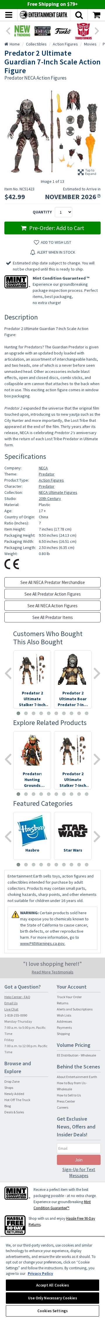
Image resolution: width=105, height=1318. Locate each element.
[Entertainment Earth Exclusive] (42, 31)
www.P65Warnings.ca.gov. (42, 943)
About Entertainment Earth (77, 1077)
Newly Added (14, 1093)
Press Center (66, 1101)
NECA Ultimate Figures (58, 492)
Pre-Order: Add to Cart (56, 227)
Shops (8, 1087)
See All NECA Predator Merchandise (52, 582)
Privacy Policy (40, 1273)
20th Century (50, 498)
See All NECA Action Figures (52, 605)
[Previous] (7, 30)
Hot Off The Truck (17, 1100)
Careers (62, 1107)
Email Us (11, 1003)
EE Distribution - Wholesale (76, 1055)
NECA (43, 468)
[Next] (97, 30)
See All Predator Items (52, 617)
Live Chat (11, 1009)
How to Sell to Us (69, 1095)
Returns (62, 1003)
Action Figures (51, 480)
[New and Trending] (22, 31)
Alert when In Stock (56, 252)
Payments (64, 1027)
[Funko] (63, 31)
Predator (47, 474)
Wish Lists (64, 1015)
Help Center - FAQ (17, 997)
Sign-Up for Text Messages (78, 1172)
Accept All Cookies (52, 1285)
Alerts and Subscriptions (74, 1009)
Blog (7, 1106)
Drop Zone (12, 1081)
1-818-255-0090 (15, 1015)
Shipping (63, 1033)
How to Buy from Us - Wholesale (72, 1086)
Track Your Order (69, 997)
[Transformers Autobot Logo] (83, 31)
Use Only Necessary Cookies (52, 1298)
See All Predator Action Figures (52, 594)
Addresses (64, 1021)
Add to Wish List (56, 242)
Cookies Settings (52, 1310)
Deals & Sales (14, 1112)
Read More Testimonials (53, 972)
